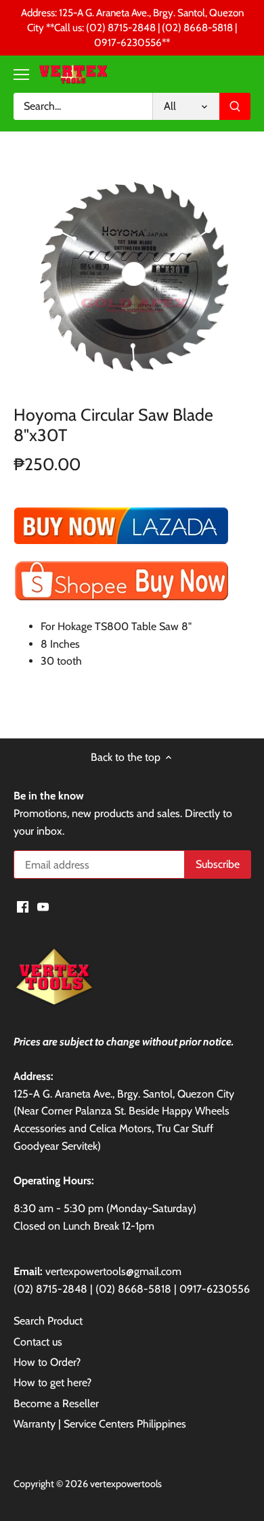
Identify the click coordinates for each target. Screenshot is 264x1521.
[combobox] (83, 106)
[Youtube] (43, 906)
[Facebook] (22, 906)
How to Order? (47, 1362)
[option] (132, 272)
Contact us (38, 1341)
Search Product (48, 1320)
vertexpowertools (126, 1484)
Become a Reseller (56, 1403)
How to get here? (52, 1382)
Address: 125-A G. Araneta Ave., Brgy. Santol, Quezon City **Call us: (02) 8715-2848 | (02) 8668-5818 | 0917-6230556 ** (132, 27)
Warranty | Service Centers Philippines (100, 1423)
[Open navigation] (21, 74)
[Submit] (234, 106)
